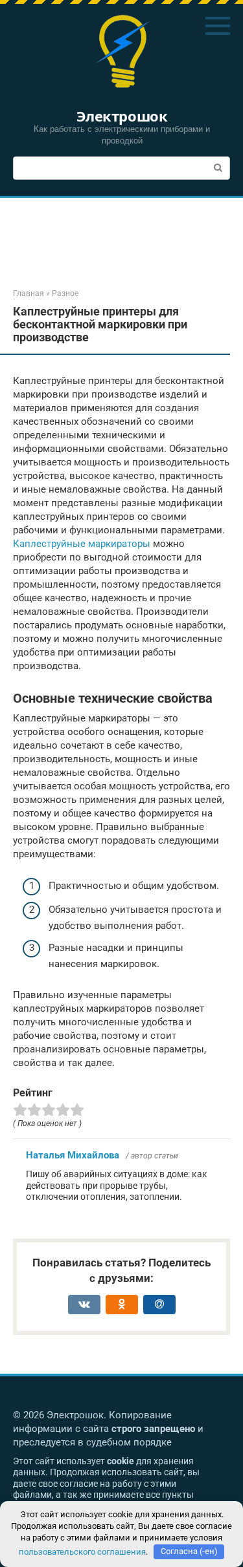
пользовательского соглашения (82, 1551)
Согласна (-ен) (189, 1551)
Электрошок (122, 115)
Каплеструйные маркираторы (81, 543)
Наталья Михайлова (72, 1155)
